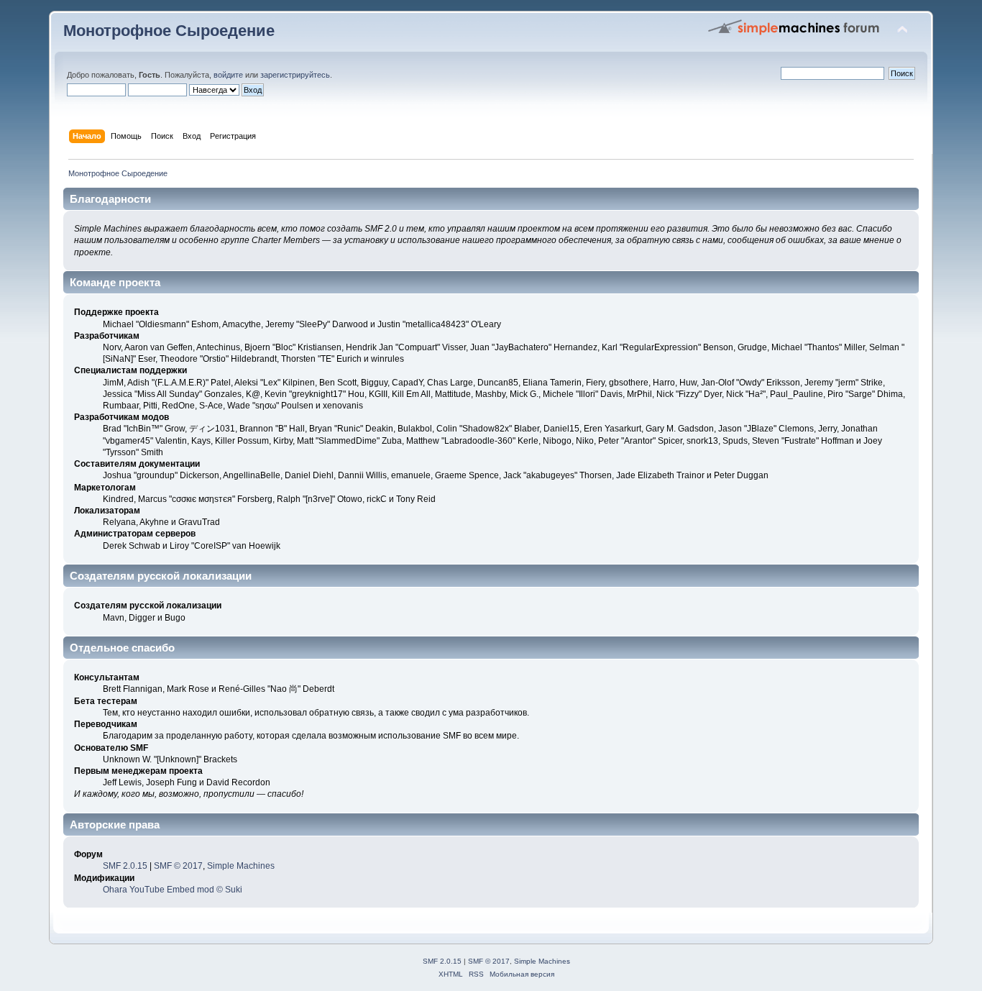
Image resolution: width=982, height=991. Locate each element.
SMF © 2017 (178, 866)
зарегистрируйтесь (295, 74)
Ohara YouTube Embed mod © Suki (172, 890)
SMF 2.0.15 (125, 866)
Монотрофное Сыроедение (169, 31)
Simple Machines (241, 866)
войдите (228, 74)
